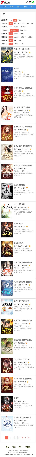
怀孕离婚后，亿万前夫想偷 (23, 379)
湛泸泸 (19, 54)
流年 (18, 171)
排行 (18, 7)
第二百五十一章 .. (23, 265)
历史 (19, 23)
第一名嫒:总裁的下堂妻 (22, 107)
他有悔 (16, 68)
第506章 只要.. (22, 130)
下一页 (24, 437)
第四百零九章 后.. (23, 110)
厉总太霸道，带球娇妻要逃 (23, 146)
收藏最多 (30, 37)
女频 (20, 20)
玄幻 (24, 23)
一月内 (21, 44)
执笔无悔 (19, 306)
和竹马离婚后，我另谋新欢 (23, 88)
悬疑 (15, 23)
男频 (15, 20)
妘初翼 (19, 384)
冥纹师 (16, 398)
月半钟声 (19, 326)
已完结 (21, 33)
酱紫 (18, 132)
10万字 (16, 27)
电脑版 (27, 447)
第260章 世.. (21, 343)
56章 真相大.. (22, 188)
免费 (15, 40)
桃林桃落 (19, 151)
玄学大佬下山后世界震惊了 (23, 165)
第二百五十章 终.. (23, 304)
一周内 (16, 44)
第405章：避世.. (22, 362)
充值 (32, 7)
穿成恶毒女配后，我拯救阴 (23, 282)
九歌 (18, 345)
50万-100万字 (14, 30)
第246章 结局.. (22, 382)
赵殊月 (19, 287)
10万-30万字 (23, 27)
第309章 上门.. (22, 420)
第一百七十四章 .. (23, 52)
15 (29, 437)
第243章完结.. (22, 401)
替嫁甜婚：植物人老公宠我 (23, 340)
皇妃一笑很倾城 (19, 204)
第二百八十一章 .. (23, 323)
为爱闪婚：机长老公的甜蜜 (23, 320)
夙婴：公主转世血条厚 (21, 49)
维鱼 (18, 113)
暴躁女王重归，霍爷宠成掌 (23, 127)
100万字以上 (23, 30)
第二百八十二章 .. (23, 246)
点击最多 (16, 37)
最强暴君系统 (18, 243)
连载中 (16, 33)
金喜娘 (19, 74)
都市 (28, 23)
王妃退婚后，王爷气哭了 (22, 359)
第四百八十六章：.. (23, 149)
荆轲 (18, 403)
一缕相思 (19, 365)
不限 (11, 20)
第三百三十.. (22, 226)
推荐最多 (23, 37)
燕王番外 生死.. (22, 207)
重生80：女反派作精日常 (22, 417)
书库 (11, 7)
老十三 (19, 190)
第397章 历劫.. (22, 168)
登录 (27, 2)
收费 (20, 40)
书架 (25, 7)
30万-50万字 (5, 30)
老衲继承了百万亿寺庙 (21, 301)
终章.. (19, 71)
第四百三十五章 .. (23, 285)
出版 (32, 23)
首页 (4, 7)
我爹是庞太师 (18, 223)
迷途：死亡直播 (19, 185)
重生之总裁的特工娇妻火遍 (23, 262)
